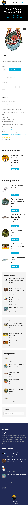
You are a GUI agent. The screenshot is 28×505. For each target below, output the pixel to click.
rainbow (17, 86)
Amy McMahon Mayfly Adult (17, 187)
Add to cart (15, 70)
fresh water (4, 86)
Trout (3, 88)
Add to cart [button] (15, 169)
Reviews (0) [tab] (5, 105)
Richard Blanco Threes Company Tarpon (17, 201)
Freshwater (16, 77)
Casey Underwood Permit (18, 258)
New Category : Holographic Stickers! (16, 308)
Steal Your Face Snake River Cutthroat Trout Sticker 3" (17, 159)
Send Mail (18, 482)
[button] (24, 29)
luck (14, 86)
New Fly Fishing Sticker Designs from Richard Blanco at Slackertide (16, 290)
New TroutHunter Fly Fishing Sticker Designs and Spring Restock (16, 280)
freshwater (10, 86)
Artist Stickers (10, 77)
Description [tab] (5, 97)
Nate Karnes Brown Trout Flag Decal (18, 245)
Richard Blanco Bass (17, 231)
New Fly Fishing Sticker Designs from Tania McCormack (15, 300)
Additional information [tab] (8, 101)
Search (23, 413)
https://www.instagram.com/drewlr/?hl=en (14, 134)
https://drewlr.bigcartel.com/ (10, 129)
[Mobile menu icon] (25, 3)
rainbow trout (22, 86)
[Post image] (6, 280)
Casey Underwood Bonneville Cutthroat (18, 217)
